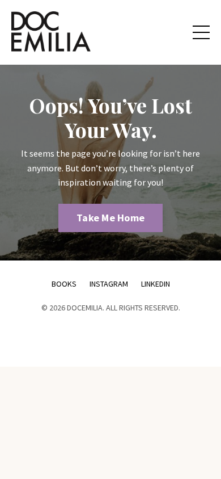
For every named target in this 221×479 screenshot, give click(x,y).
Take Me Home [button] (110, 217)
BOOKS (64, 284)
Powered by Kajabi (110, 338)
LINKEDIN (155, 284)
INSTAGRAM (110, 284)
